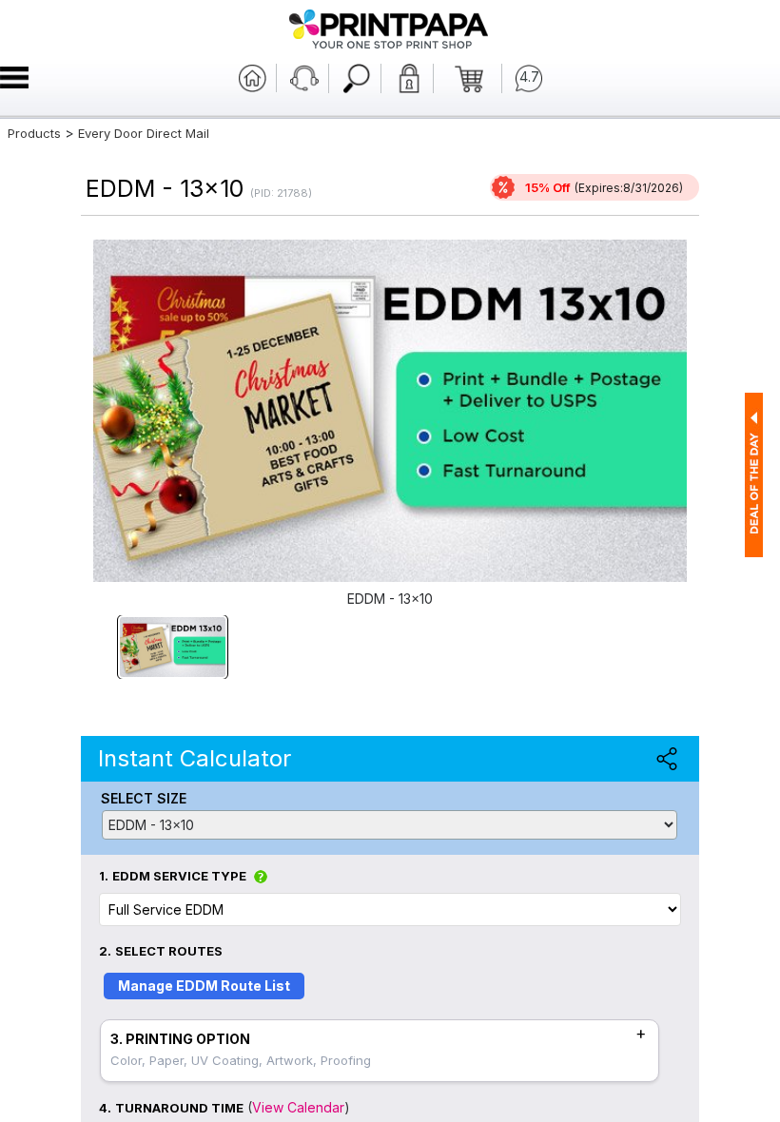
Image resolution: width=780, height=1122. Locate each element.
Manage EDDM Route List (204, 985)
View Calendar (298, 1107)
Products (34, 133)
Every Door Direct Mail (143, 133)
